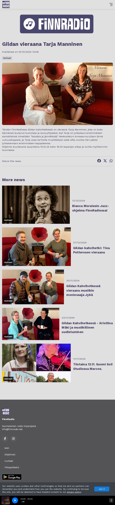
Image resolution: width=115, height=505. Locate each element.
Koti (6, 448)
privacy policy (74, 492)
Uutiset (7, 58)
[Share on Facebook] (99, 161)
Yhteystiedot (11, 467)
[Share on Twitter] (105, 161)
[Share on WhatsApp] (111, 161)
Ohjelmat (9, 454)
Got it (102, 489)
